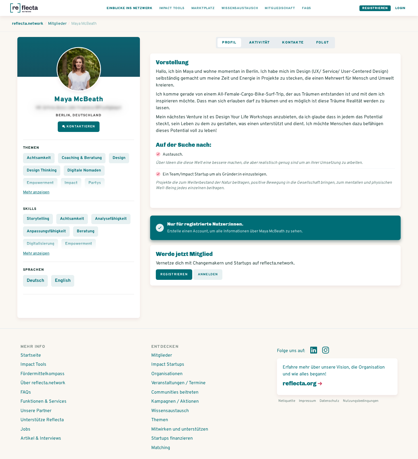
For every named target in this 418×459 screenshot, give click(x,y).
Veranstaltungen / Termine (178, 383)
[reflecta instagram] (325, 351)
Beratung (85, 231)
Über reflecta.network (42, 383)
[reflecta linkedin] (313, 351)
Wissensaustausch (170, 411)
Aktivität (259, 42)
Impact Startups (167, 364)
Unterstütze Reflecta (42, 420)
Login (400, 8)
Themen (159, 420)
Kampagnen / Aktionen (175, 401)
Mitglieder (161, 355)
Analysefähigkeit (111, 218)
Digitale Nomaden (84, 170)
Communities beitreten (174, 392)
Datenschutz (329, 401)
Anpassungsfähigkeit (46, 231)
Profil (229, 42)
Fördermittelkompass (42, 374)
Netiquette (286, 401)
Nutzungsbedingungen (360, 401)
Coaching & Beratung (82, 158)
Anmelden (208, 274)
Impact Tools (33, 364)
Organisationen (167, 374)
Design (119, 158)
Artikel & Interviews (40, 438)
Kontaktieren (81, 127)
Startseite (30, 355)
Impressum (307, 401)
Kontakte (293, 42)
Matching (160, 448)
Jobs (25, 429)
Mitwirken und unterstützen (179, 429)
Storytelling (38, 218)
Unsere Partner (35, 411)
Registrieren (375, 8)
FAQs (25, 392)
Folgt (322, 42)
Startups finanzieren (172, 438)
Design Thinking (42, 170)
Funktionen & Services (43, 401)
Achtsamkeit (39, 158)
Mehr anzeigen (36, 192)
